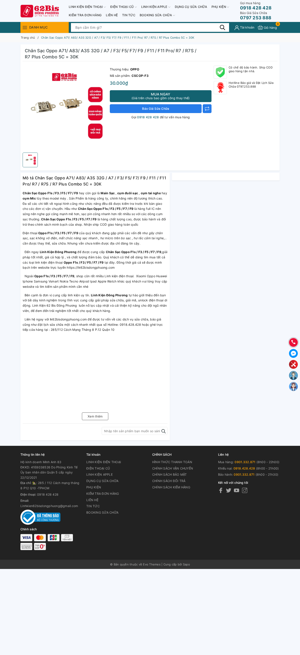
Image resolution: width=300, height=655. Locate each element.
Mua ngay (161, 96)
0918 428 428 (255, 6)
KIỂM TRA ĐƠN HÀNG (85, 15)
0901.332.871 (245, 462)
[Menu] (25, 27)
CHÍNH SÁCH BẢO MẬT (169, 474)
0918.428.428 (244, 468)
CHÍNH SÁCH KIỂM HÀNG (171, 487)
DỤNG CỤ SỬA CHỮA (191, 7)
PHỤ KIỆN (219, 7)
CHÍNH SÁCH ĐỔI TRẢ (169, 481)
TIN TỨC (128, 15)
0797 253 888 (255, 15)
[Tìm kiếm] (222, 27)
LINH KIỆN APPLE (154, 7)
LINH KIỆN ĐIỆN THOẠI (86, 7)
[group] (65, 108)
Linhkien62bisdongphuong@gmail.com (49, 506)
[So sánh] (207, 108)
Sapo (186, 564)
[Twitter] (228, 490)
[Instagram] (244, 490)
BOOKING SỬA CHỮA (156, 15)
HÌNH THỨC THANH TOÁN (172, 462)
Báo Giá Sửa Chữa (155, 108)
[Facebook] (220, 490)
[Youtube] (236, 490)
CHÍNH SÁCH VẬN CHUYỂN (172, 468)
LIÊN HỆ (112, 15)
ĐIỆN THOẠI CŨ (122, 7)
